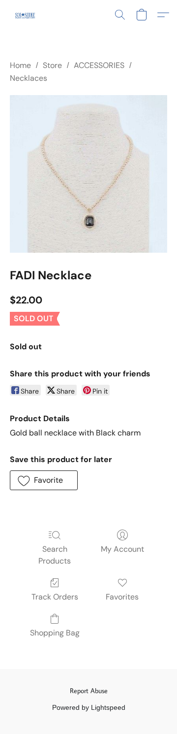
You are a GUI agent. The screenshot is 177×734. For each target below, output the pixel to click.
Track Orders (54, 597)
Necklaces (28, 78)
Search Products (54, 555)
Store (52, 65)
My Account (122, 549)
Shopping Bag (55, 633)
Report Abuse (89, 690)
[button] (25, 15)
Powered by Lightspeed (88, 707)
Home (20, 65)
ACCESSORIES (99, 65)
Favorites (122, 597)
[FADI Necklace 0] (88, 174)
